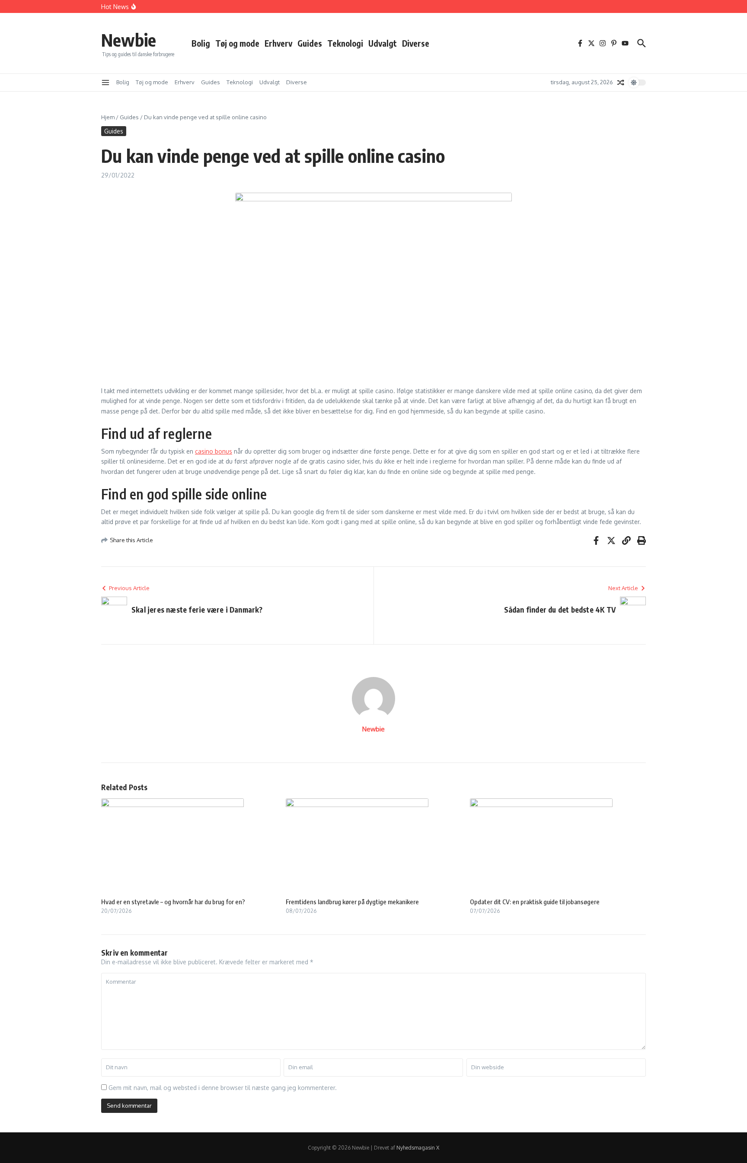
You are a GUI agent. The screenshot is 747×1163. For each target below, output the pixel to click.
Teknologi (345, 43)
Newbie (128, 40)
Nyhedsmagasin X (417, 1147)
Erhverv (278, 43)
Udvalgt (382, 43)
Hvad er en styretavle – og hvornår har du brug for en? (173, 902)
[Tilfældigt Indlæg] (620, 82)
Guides (309, 43)
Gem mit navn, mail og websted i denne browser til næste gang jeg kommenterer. (223, 1087)
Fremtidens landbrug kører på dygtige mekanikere (352, 902)
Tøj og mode (237, 43)
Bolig (201, 43)
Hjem (108, 117)
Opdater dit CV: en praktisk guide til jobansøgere (535, 902)
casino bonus (213, 451)
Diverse (415, 43)
